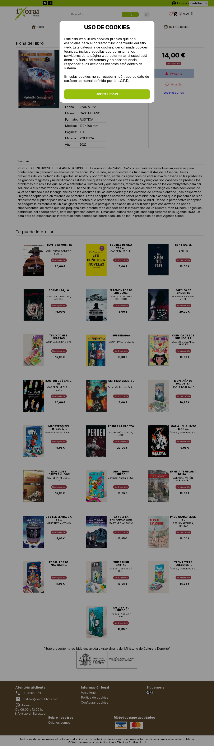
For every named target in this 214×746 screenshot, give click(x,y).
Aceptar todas (107, 94)
